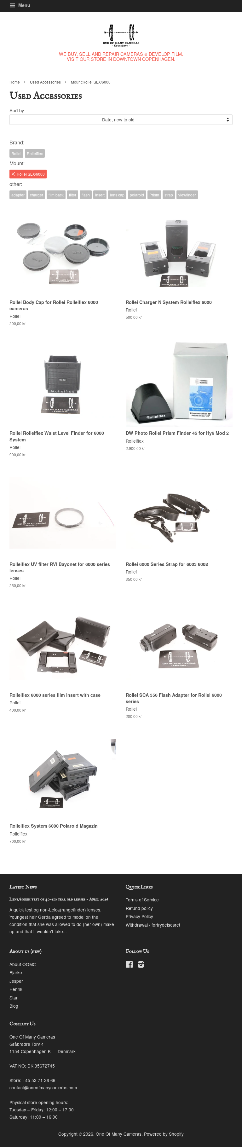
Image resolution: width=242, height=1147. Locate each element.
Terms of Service (142, 899)
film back (56, 194)
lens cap (117, 194)
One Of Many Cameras (118, 1134)
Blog (13, 1006)
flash (86, 194)
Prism (154, 194)
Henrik (15, 989)
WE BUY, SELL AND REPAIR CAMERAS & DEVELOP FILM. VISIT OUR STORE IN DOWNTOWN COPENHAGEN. (121, 56)
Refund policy (139, 908)
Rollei (16, 153)
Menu (23, 5)
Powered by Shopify (164, 1134)
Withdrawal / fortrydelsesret (153, 925)
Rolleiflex (35, 153)
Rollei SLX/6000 (31, 174)
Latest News (23, 887)
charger (36, 194)
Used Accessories (45, 81)
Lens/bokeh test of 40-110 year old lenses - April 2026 (58, 899)
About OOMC (22, 964)
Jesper (16, 981)
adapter (18, 194)
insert (100, 194)
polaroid (137, 194)
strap (168, 194)
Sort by (16, 110)
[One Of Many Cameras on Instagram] (140, 965)
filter (72, 194)
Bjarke (15, 972)
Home (14, 81)
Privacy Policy (139, 916)
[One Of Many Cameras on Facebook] (129, 965)
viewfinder (187, 194)
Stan (14, 997)
